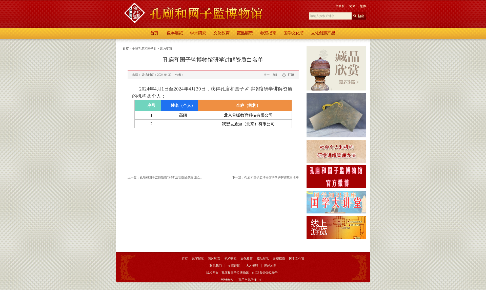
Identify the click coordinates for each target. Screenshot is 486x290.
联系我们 (216, 265)
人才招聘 (252, 265)
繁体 (363, 6)
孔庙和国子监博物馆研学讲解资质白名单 (271, 177)
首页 (126, 48)
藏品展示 (263, 258)
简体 (352, 6)
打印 (291, 75)
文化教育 (246, 258)
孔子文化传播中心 (250, 280)
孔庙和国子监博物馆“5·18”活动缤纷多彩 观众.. (171, 177)
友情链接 (234, 265)
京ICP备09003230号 (265, 273)
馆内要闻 (166, 48)
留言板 (340, 6)
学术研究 (230, 258)
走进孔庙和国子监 (144, 48)
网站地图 (270, 265)
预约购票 (214, 258)
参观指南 (279, 258)
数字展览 (198, 258)
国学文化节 (296, 258)
